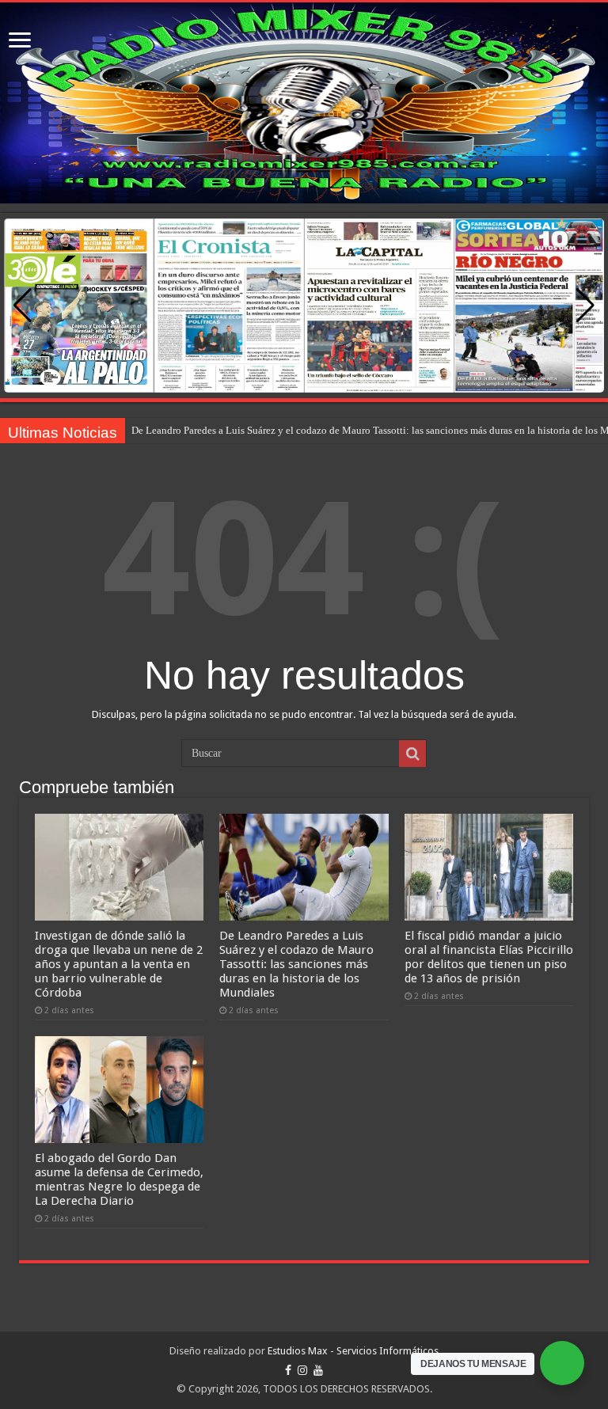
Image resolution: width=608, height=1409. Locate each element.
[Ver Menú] (20, 41)
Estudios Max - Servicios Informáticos (353, 1351)
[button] (585, 305)
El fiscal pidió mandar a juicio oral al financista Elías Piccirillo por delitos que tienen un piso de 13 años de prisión (489, 957)
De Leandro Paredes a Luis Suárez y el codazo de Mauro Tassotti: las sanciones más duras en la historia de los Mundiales (296, 964)
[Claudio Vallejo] (304, 102)
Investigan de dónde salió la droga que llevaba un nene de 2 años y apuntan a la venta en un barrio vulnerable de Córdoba (119, 964)
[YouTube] (318, 1370)
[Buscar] (412, 753)
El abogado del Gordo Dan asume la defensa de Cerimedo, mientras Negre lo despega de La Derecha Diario (119, 1179)
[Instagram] (302, 1370)
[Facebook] (288, 1370)
